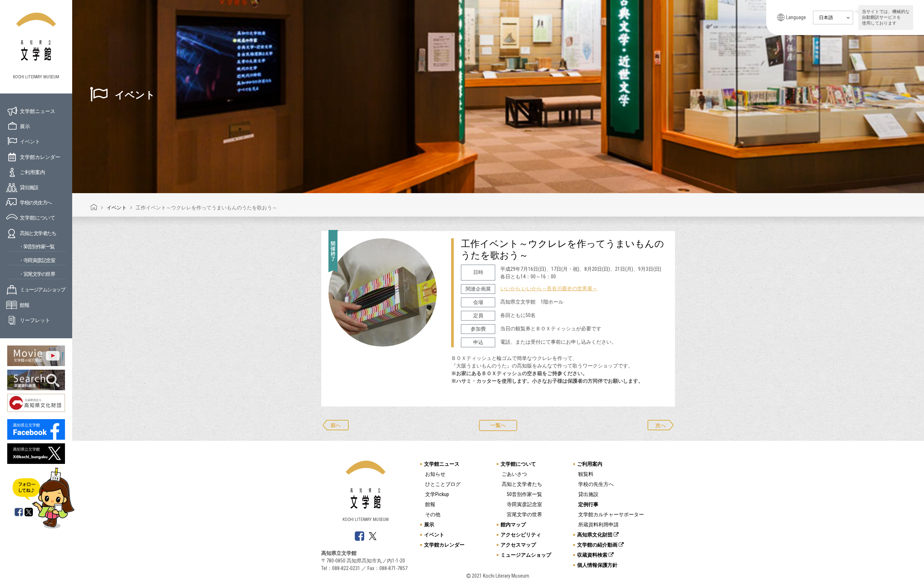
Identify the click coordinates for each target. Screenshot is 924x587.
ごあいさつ (514, 474)
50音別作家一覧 (524, 494)
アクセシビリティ (521, 535)
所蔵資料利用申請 (598, 524)
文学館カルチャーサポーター (611, 514)
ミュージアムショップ (42, 289)
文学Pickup (437, 494)
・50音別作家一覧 (37, 246)
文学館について (37, 218)
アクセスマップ (518, 545)
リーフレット (35, 320)
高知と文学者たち (38, 233)
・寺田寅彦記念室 (37, 260)
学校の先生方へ (36, 202)
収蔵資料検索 (593, 555)
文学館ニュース (37, 111)
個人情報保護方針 (597, 565)
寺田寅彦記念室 (524, 504)
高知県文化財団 (595, 535)
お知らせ (435, 474)
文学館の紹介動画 (598, 545)
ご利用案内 (32, 172)
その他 (432, 514)
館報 (24, 305)
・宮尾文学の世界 (37, 274)
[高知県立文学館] (93, 207)
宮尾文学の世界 (524, 514)
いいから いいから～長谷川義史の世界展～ (548, 288)
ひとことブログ (443, 484)
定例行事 (588, 504)
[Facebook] (18, 512)
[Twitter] (29, 512)
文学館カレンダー (40, 157)
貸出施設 (29, 187)
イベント (30, 141)
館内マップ (513, 524)
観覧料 (585, 474)
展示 (25, 126)
